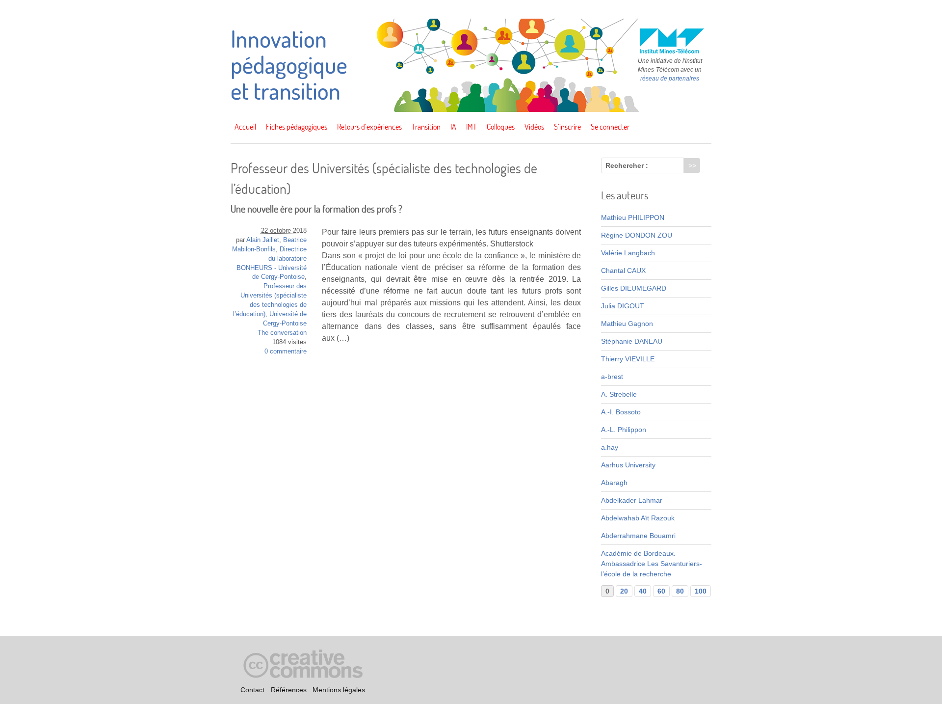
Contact (252, 690)
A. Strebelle (619, 394)
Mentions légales (339, 690)
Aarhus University (628, 465)
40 (643, 591)
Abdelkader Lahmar (631, 500)
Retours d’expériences (369, 127)
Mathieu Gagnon (627, 323)
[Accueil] (471, 109)
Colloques (501, 127)
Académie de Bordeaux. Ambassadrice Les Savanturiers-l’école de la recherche (651, 563)
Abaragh (614, 483)
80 (680, 591)
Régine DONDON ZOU (636, 235)
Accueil (245, 127)
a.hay (609, 447)
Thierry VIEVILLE (627, 359)
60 (661, 591)
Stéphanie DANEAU (631, 341)
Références (289, 690)
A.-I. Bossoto (621, 412)
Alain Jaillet (262, 240)
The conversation (282, 332)
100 (700, 591)
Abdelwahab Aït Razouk (638, 518)
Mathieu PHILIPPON (632, 217)
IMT (471, 127)
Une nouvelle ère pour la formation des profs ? (316, 209)
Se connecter (610, 127)
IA (453, 127)
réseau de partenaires (669, 78)
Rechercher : (626, 165)
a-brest (612, 376)
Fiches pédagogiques (296, 127)
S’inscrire (567, 127)
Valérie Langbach (628, 253)
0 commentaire (285, 351)
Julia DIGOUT (622, 306)
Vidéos (534, 127)
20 (624, 591)
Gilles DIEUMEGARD (633, 288)
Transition (426, 127)
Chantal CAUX (623, 270)
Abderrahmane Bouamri (638, 536)
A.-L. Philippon (623, 429)
